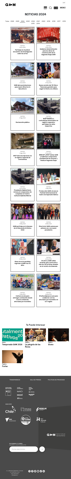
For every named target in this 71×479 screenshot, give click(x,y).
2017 (58, 21)
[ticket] (56, 7)
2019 (48, 21)
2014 (38, 23)
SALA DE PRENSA (35, 380)
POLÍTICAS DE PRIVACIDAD (56, 380)
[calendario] (45, 7)
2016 (64, 21)
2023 (28, 21)
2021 (38, 21)
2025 (17, 21)
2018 (53, 21)
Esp (64, 2)
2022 (33, 21)
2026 (12, 21)
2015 (33, 23)
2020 (43, 21)
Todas (7, 21)
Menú (63, 7)
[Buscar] (50, 7)
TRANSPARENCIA (14, 380)
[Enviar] (42, 449)
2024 (22, 21)
